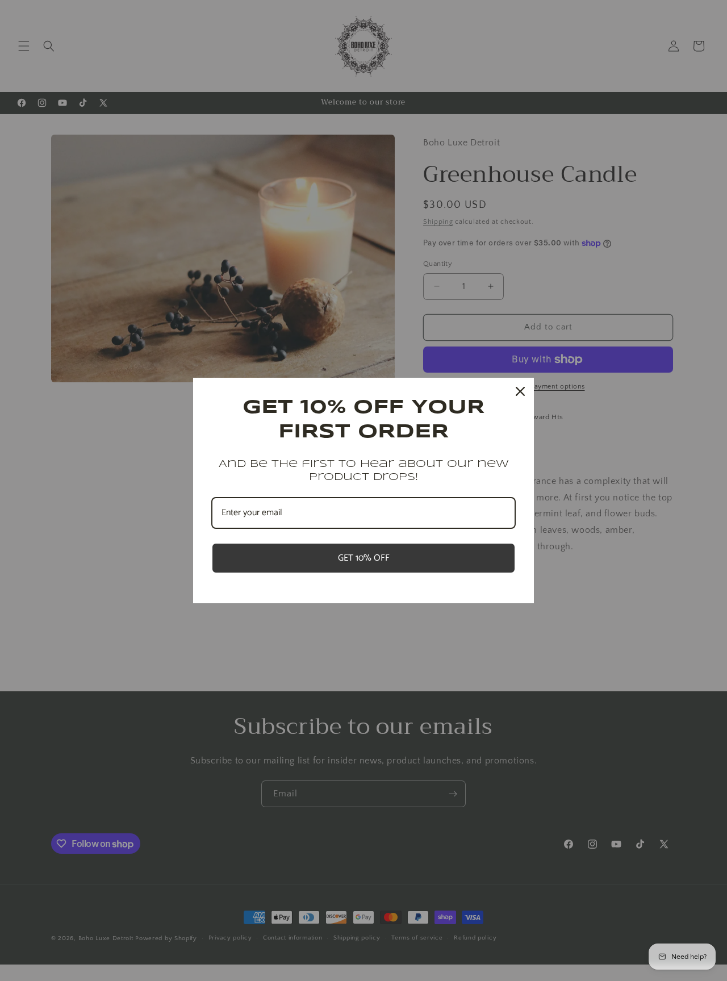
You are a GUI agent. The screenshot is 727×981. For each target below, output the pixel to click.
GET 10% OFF (364, 558)
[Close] (520, 391)
